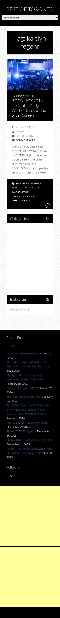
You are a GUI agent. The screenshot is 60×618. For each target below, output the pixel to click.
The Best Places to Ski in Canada (25, 396)
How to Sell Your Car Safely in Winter (27, 422)
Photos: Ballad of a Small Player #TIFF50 (30, 439)
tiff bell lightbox (21, 200)
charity (19, 135)
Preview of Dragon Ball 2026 (23, 387)
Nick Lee (20, 131)
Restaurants (24, 250)
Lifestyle (19, 233)
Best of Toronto (30, 9)
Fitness (21, 239)
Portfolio (19, 278)
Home (17, 228)
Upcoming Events (24, 273)
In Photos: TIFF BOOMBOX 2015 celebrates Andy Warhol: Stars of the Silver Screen (29, 105)
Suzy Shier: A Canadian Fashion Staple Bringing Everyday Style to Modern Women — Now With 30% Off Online (28, 409)
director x (17, 188)
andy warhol (22, 183)
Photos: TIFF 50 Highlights (21, 431)
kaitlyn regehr (32, 188)
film (25, 135)
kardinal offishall (21, 192)
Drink (20, 256)
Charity (18, 267)
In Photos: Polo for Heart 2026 (24, 353)
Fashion (18, 261)
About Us (19, 284)
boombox (36, 183)
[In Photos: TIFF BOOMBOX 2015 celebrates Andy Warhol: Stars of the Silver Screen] (47, 205)
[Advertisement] (30, 516)
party (30, 135)
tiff (41, 196)
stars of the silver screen (24, 196)
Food (17, 244)
